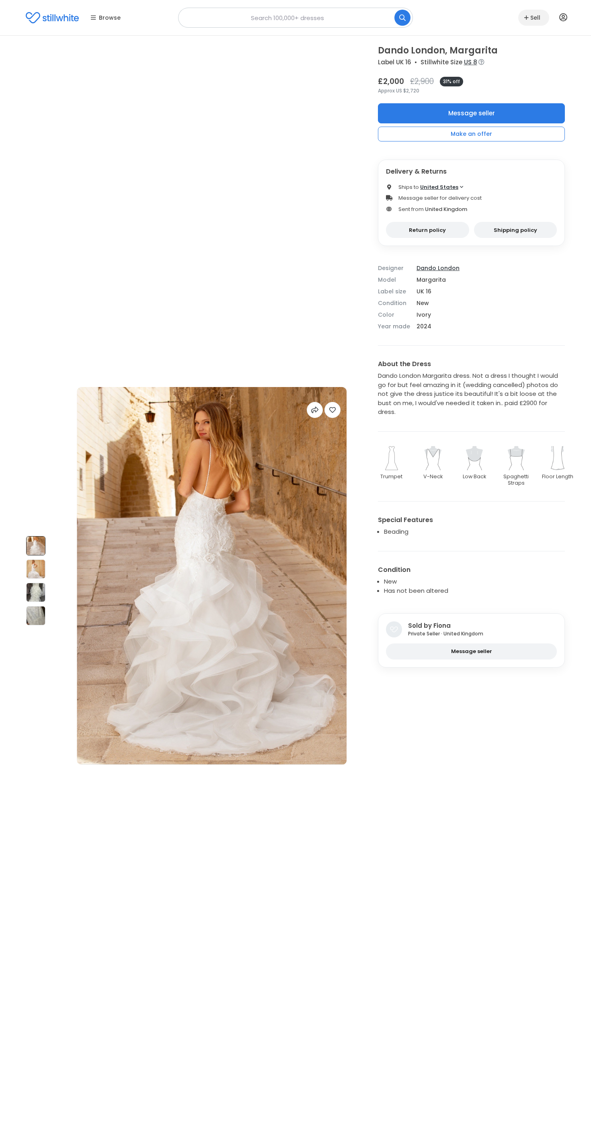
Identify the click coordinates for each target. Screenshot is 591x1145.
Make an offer (471, 134)
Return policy (427, 230)
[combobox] (295, 17)
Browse (110, 18)
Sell (535, 18)
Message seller (471, 113)
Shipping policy (515, 230)
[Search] (402, 18)
